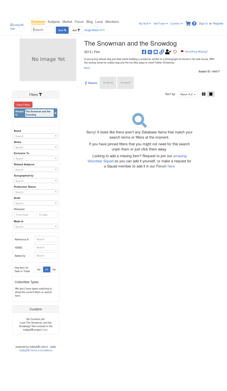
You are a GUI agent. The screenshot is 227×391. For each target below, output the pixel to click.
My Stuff (144, 23)
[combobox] (36, 135)
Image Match (94, 30)
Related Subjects (24, 164)
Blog (89, 21)
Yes (39, 269)
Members (112, 21)
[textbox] (35, 136)
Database (38, 21)
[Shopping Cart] (188, 22)
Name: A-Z (187, 94)
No (54, 269)
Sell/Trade (160, 23)
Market (67, 21)
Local (99, 21)
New (61, 30)
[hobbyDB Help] (194, 22)
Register (218, 23)
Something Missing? (196, 51)
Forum (79, 21)
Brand (17, 131)
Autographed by (24, 175)
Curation (175, 23)
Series (17, 142)
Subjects (54, 21)
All (46, 269)
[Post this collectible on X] (150, 51)
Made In (18, 221)
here (45, 329)
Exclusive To (21, 153)
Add (74, 30)
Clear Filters (23, 104)
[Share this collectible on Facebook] (144, 51)
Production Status (25, 186)
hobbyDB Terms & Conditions (35, 350)
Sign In (203, 23)
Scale (17, 198)
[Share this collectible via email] (156, 51)
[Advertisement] (113, 9)
